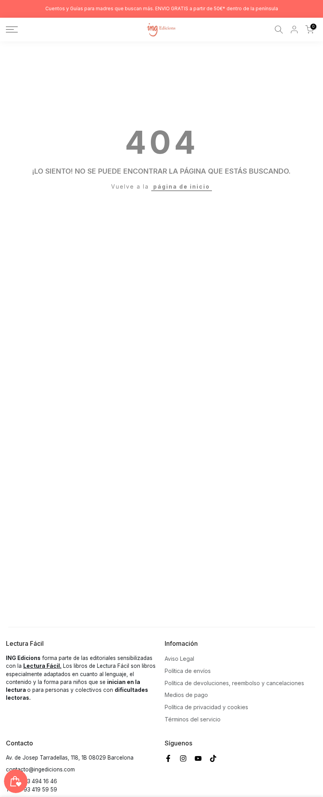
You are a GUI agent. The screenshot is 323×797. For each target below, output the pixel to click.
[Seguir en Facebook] (168, 758)
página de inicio (181, 186)
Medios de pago (186, 694)
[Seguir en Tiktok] (213, 758)
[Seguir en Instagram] (183, 758)
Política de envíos (188, 670)
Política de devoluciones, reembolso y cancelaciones (234, 683)
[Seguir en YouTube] (198, 758)
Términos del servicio (193, 719)
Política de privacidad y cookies (206, 707)
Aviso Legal (179, 658)
